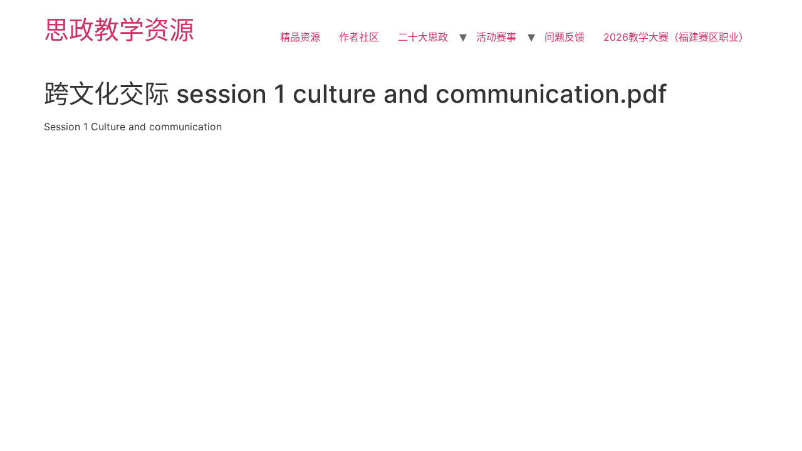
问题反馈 (564, 37)
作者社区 (359, 37)
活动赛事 (496, 37)
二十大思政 (423, 37)
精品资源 (300, 37)
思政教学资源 (119, 29)
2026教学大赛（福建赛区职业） (676, 37)
